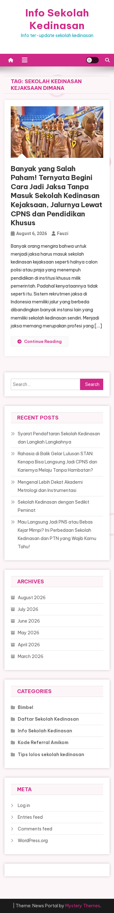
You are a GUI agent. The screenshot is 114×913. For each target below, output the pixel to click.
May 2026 (28, 633)
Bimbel (25, 707)
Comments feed (35, 829)
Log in (24, 805)
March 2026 (30, 656)
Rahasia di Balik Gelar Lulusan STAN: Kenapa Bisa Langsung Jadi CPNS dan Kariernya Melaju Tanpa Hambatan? (57, 462)
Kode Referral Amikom (43, 742)
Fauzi (62, 233)
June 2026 (29, 621)
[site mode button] (92, 60)
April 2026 (29, 645)
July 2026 (28, 609)
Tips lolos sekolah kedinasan (51, 754)
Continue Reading (43, 341)
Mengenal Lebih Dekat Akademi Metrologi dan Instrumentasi (50, 486)
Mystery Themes (82, 906)
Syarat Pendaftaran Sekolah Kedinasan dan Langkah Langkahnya (59, 438)
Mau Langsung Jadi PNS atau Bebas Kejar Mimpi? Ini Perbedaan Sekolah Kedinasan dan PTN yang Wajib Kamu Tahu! (57, 534)
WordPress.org (33, 840)
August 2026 (32, 597)
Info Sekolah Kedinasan (57, 19)
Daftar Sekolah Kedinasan (48, 719)
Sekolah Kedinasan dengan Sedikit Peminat (53, 506)
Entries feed (30, 817)
